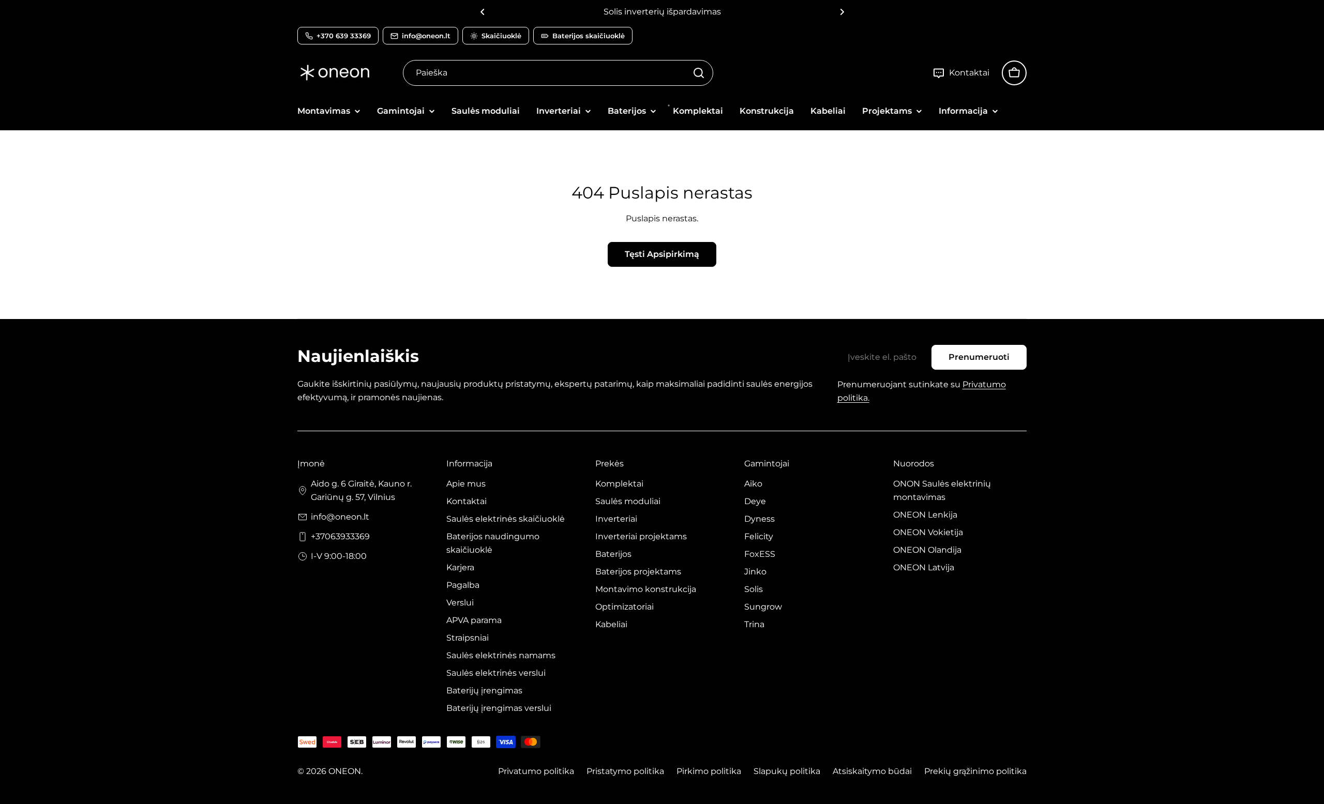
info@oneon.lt (340, 517)
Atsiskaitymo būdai (872, 771)
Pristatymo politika (625, 771)
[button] (482, 12)
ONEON (344, 771)
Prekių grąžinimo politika (975, 771)
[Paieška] (699, 73)
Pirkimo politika (708, 771)
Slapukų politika (787, 771)
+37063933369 (340, 536)
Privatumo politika (536, 771)
